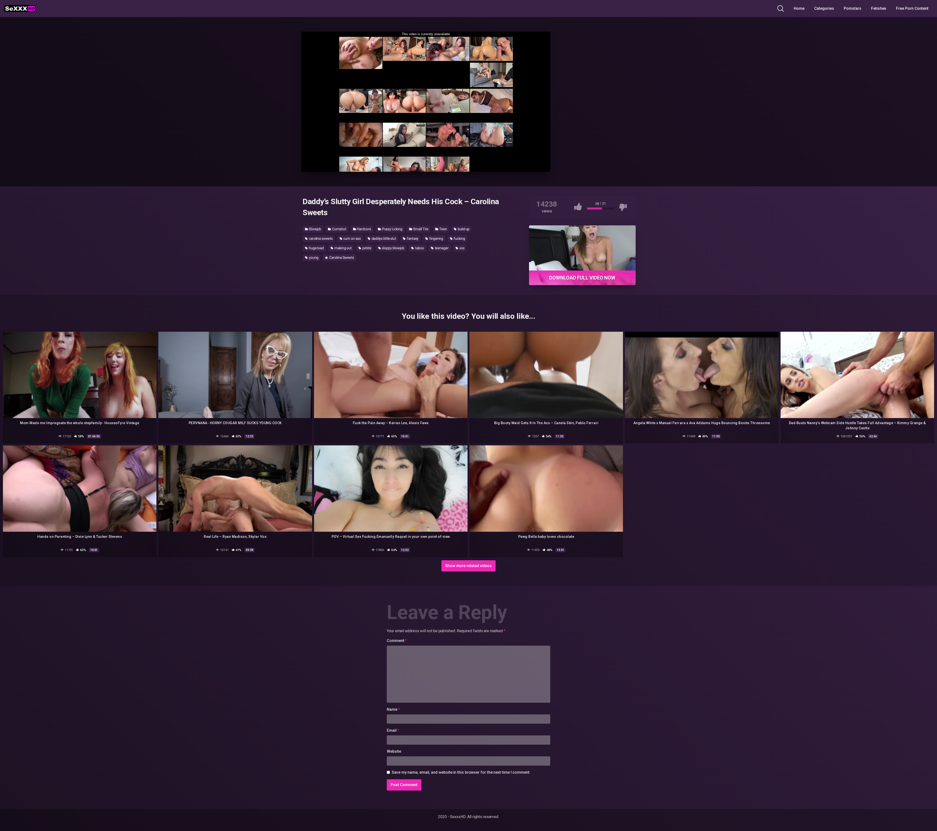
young (313, 258)
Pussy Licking (391, 229)
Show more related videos (468, 565)
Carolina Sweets (341, 258)
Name (393, 709)
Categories (824, 8)
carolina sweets (320, 238)
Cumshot (338, 229)
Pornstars (852, 8)
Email (393, 730)
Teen (443, 229)
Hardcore (363, 229)
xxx (462, 248)
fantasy (412, 238)
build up (463, 229)
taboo (419, 248)
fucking (459, 238)
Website (394, 751)
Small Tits (420, 229)
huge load (316, 248)
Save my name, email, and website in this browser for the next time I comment (461, 772)
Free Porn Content (912, 8)
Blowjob (314, 229)
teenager (441, 248)
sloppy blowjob (392, 248)
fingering (435, 238)
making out (343, 248)
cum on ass (352, 238)
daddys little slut (383, 238)
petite (366, 248)
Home (799, 8)
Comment (397, 640)
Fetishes (878, 8)
